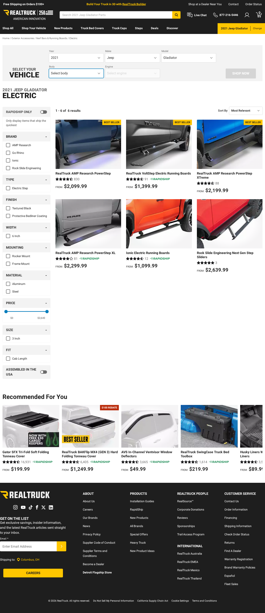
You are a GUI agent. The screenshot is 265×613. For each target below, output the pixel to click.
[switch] (26, 112)
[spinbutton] (11, 318)
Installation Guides (142, 501)
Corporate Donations (190, 509)
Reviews (182, 517)
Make (108, 51)
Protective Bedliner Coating (29, 216)
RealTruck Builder (134, 4)
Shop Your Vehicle (34, 28)
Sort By (223, 110)
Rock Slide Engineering (26, 168)
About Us (89, 501)
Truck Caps (119, 28)
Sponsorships (186, 526)
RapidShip (136, 509)
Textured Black (21, 208)
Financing (230, 517)
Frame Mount (21, 263)
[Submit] (61, 546)
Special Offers (139, 534)
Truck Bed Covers (92, 28)
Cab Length (19, 358)
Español (229, 575)
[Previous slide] (6, 438)
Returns (229, 542)
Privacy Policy (92, 534)
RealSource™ (185, 501)
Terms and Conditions (204, 600)
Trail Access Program (190, 534)
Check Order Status (236, 534)
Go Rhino (18, 152)
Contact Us (231, 501)
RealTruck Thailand (189, 578)
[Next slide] (258, 438)
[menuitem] (8, 28)
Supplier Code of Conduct (99, 542)
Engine (109, 66)
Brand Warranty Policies (239, 567)
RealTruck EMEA (187, 562)
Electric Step (20, 188)
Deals (154, 28)
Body (52, 66)
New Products (63, 28)
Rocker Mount (21, 256)
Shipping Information (238, 526)
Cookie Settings (180, 600)
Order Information (236, 509)
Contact (233, 4)
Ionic (15, 160)
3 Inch (16, 338)
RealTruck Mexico (188, 570)
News (86, 526)
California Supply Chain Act (152, 600)
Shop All (7, 28)
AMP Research (21, 145)
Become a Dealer (93, 564)
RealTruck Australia (189, 553)
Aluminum (18, 283)
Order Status (253, 4)
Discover (172, 28)
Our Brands (90, 517)
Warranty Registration (238, 559)
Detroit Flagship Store (97, 572)
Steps (139, 28)
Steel (15, 291)
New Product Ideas (142, 551)
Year (51, 51)
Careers (88, 509)
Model (164, 51)
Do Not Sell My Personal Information (113, 600)
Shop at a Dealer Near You (205, 4)
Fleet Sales (231, 584)
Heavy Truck (138, 542)
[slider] (6, 311)
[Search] (176, 15)
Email (4, 538)
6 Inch (16, 236)
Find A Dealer (232, 551)
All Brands (136, 526)
